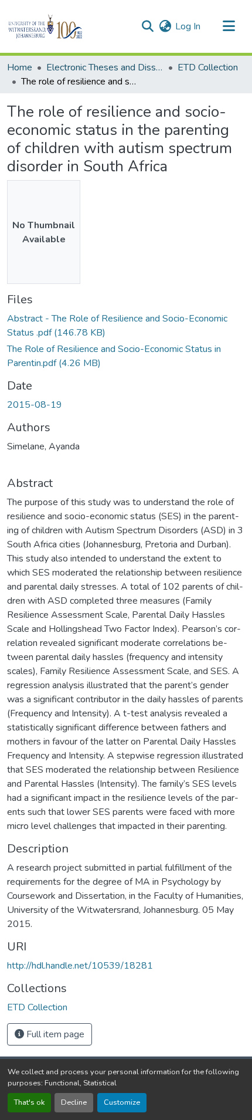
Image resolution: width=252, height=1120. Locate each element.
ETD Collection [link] (208, 67)
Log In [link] (187, 26)
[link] (126, 326)
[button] (65, 26)
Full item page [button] (54, 1034)
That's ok (29, 1102)
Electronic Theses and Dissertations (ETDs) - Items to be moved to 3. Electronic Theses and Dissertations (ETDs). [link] (105, 67)
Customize (122, 1102)
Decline (74, 1102)
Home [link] (19, 67)
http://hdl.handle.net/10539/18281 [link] (80, 965)
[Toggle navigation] (228, 26)
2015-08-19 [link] (34, 404)
